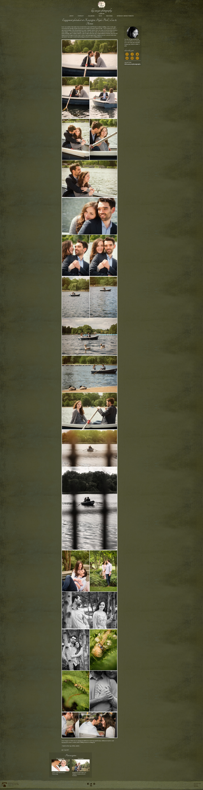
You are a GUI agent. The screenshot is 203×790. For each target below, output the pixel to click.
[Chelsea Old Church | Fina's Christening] (60, 765)
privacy (196, 785)
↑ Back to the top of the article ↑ (71, 746)
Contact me (127, 44)
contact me (11, 786)
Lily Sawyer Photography (101, 10)
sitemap (196, 786)
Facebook (64, 742)
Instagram (80, 740)
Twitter (99, 740)
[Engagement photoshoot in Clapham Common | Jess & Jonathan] (81, 765)
